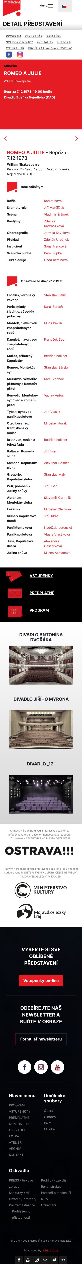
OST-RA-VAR (15, 48)
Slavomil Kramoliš (57, 498)
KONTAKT (16, 1155)
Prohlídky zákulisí (54, 1180)
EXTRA (14, 1136)
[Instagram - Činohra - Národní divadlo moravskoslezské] (20, 55)
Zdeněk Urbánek (56, 239)
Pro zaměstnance (22, 1205)
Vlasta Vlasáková (57, 534)
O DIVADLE (17, 1130)
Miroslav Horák (55, 423)
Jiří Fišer (50, 451)
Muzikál (50, 1129)
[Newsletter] (54, 1259)
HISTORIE (64, 42)
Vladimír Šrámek (56, 214)
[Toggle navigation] (65, 6)
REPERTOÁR (33, 36)
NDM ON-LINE (20, 1124)
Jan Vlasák (52, 412)
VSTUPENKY (41, 575)
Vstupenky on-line (41, 980)
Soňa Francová (55, 246)
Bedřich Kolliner (55, 356)
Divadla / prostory (22, 1199)
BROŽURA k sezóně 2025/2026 (50, 48)
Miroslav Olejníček (57, 509)
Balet (48, 1123)
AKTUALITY (45, 42)
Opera (48, 1111)
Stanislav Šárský (56, 367)
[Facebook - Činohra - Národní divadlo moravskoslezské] (9, 55)
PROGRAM (13, 36)
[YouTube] (27, 1259)
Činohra (50, 1117)
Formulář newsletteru (41, 1039)
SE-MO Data (50, 1250)
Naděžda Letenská (58, 528)
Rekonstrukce (51, 1186)
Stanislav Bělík (55, 295)
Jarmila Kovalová (57, 233)
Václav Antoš (54, 395)
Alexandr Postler (56, 463)
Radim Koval (53, 201)
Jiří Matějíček (54, 208)
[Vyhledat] (45, 1259)
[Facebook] (19, 1259)
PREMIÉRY (53, 36)
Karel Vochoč (54, 379)
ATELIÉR (15, 1142)
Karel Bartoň (53, 307)
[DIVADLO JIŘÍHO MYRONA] (41, 729)
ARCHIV (15, 1149)
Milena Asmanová (57, 553)
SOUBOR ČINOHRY (19, 42)
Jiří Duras (51, 516)
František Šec (54, 339)
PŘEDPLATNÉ (42, 593)
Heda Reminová (56, 260)
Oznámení (48, 1205)
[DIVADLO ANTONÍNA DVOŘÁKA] (41, 665)
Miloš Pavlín (53, 323)
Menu (44, 5)
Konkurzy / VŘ (19, 1193)
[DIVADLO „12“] (41, 794)
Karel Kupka (53, 253)
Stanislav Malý (55, 474)
